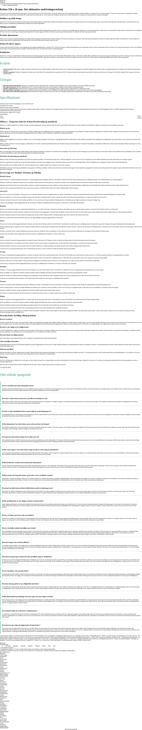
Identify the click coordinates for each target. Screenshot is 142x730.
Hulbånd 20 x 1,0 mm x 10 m (34, 640)
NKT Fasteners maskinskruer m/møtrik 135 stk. (108, 637)
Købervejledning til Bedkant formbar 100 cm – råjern (81, 637)
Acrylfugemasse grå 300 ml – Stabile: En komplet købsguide (114, 638)
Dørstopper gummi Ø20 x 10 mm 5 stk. (38, 638)
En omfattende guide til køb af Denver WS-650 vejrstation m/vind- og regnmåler (34, 635)
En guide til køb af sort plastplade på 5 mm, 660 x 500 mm (122, 635)
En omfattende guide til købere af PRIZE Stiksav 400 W (76, 640)
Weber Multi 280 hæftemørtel (58, 637)
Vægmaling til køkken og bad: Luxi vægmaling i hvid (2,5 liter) (72, 635)
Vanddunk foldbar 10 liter (20, 638)
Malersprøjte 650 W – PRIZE (98, 635)
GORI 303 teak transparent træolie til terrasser (38, 637)
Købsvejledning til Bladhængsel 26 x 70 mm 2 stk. (63, 638)
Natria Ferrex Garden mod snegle (51, 640)
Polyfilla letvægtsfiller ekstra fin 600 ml (87, 638)
